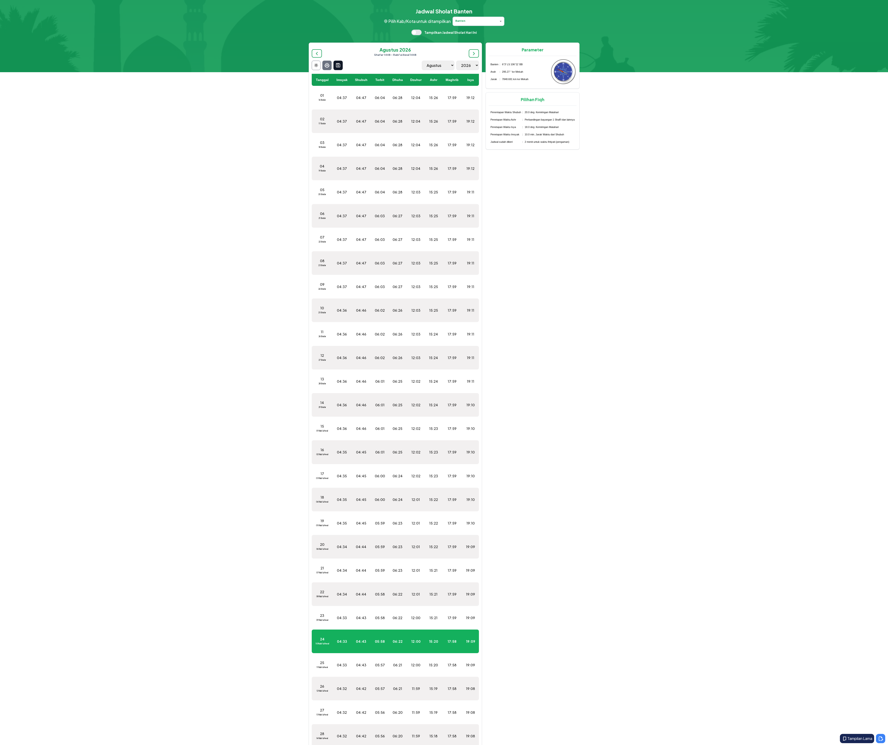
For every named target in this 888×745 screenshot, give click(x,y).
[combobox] (478, 21)
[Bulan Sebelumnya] (317, 53)
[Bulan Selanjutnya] (474, 53)
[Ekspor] (338, 65)
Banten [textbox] (460, 20)
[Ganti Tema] (316, 65)
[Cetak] (327, 65)
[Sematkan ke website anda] (880, 738)
